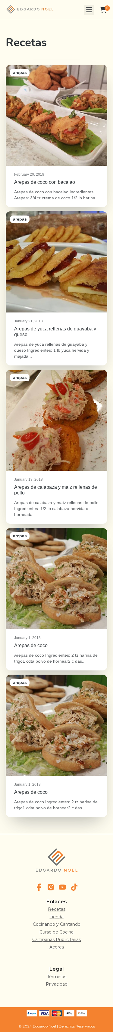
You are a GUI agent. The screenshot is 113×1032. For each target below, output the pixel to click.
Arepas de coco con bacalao (57, 136)
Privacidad (56, 984)
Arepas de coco (57, 599)
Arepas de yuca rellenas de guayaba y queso (57, 288)
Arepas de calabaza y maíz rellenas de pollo (57, 447)
